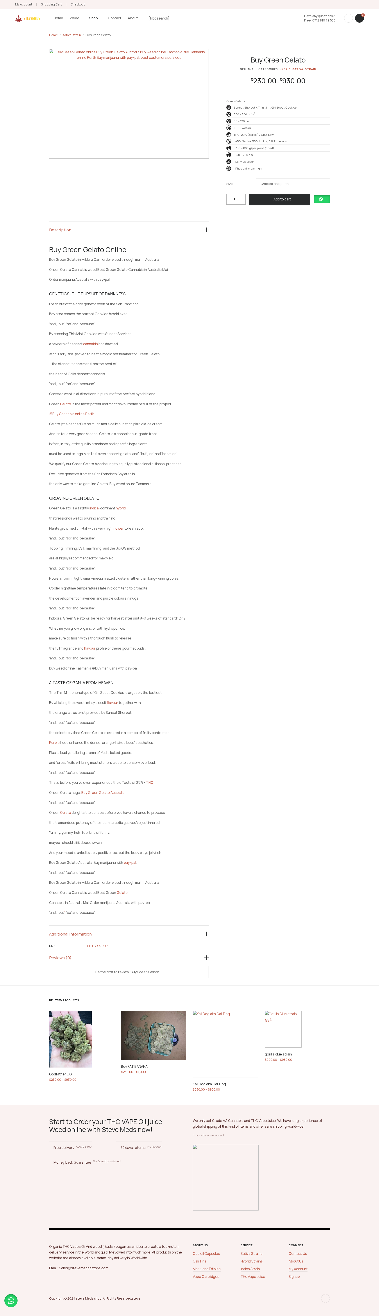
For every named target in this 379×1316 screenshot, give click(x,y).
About (133, 18)
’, (65, 912)
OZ (99, 945)
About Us (296, 1261)
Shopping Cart (51, 4)
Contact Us (298, 1253)
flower (118, 528)
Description (60, 229)
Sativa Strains (252, 1253)
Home (58, 18)
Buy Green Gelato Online (88, 249)
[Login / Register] (348, 18)
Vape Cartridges (206, 1276)
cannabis (90, 343)
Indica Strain (250, 1268)
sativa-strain (72, 35)
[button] (322, 199)
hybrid (121, 508)
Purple (54, 742)
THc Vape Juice (253, 1276)
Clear (334, 183)
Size (229, 183)
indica (94, 508)
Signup (294, 1276)
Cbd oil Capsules (206, 1253)
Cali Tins (199, 1261)
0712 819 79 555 (323, 20)
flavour (89, 648)
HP (89, 945)
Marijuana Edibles (207, 1268)
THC (149, 782)
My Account (23, 4)
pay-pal (130, 862)
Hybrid (285, 69)
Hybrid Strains (252, 1261)
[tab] (129, 229)
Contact (114, 18)
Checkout (78, 4)
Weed (74, 18)
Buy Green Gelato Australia (103, 792)
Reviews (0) (60, 957)
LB (94, 945)
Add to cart (282, 199)
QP (105, 945)
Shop (93, 18)
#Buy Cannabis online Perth (71, 413)
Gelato (65, 404)
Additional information (70, 934)
